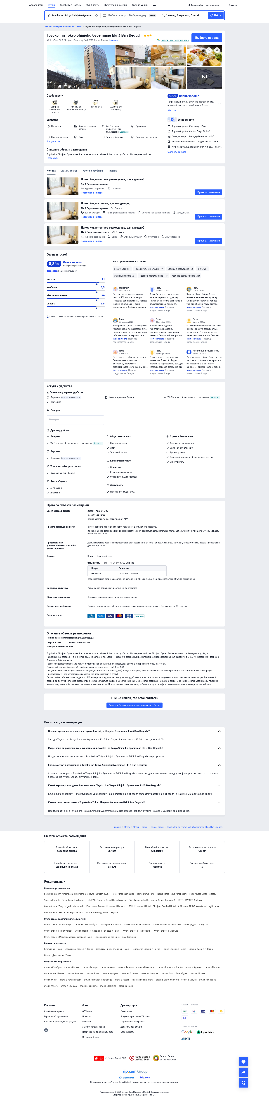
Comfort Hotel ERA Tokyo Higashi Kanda (63, 912)
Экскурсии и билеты (115, 5)
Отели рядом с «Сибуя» (85, 924)
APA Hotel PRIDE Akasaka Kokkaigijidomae (198, 906)
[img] (81, 67)
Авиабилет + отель (70, 5)
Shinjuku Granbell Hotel (164, 906)
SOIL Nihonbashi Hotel (140, 906)
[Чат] (243, 1083)
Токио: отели (157, 827)
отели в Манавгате (145, 967)
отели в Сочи (50, 979)
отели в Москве (197, 973)
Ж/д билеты (92, 5)
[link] (203, 5)
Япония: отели (140, 827)
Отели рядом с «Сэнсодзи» (137, 924)
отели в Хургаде (194, 967)
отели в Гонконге (207, 979)
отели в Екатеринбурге (167, 979)
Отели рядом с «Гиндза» (196, 924)
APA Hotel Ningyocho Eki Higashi (102, 912)
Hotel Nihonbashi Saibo (123, 894)
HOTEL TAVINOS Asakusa (189, 900)
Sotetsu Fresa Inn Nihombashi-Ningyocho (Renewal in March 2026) (76, 894)
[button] (154, 5)
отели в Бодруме (69, 986)
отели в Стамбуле (53, 967)
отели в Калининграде (71, 979)
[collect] (243, 1061)
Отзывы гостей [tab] (69, 170)
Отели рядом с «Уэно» (111, 924)
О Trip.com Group (90, 1037)
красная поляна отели (142, 979)
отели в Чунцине (110, 973)
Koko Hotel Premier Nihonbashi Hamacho (106, 906)
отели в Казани (122, 979)
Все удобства (53, 141)
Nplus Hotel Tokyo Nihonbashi (171, 894)
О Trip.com (87, 1011)
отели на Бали (126, 986)
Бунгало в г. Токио (53, 949)
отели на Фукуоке (149, 973)
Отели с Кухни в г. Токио (201, 949)
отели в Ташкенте (89, 986)
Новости (86, 1016)
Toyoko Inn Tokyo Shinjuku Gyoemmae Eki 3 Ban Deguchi (94, 35)
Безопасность (127, 1032)
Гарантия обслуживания (56, 1016)
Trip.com (117, 827)
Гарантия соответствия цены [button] (175, 40)
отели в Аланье (107, 967)
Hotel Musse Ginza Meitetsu (202, 894)
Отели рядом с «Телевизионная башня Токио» (98, 931)
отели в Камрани (75, 973)
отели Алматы (51, 986)
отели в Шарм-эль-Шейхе (170, 967)
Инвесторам (126, 1011)
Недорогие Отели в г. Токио (146, 949)
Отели (51, 5)
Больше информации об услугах (60, 1021)
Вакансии (87, 1021)
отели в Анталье (126, 967)
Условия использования (93, 1027)
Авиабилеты (36, 5)
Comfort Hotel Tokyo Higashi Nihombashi (64, 906)
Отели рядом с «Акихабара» (167, 924)
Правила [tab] (112, 170)
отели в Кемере (90, 967)
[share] (243, 1072)
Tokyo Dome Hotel (146, 894)
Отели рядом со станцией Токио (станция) (116, 937)
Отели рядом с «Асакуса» (166, 931)
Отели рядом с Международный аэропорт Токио (68, 937)
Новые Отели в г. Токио (174, 949)
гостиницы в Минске (54, 973)
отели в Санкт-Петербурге (174, 973)
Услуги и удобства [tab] (93, 170)
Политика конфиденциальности (97, 1032)
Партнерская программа (132, 1021)
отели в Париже (212, 967)
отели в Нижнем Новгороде (98, 979)
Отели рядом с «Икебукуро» (58, 931)
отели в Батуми (189, 979)
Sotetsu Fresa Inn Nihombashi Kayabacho (64, 900)
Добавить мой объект (131, 1027)
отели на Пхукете (129, 973)
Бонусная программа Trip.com (135, 1016)
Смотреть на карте (177, 152)
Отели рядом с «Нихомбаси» (137, 931)
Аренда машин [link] (140, 5)
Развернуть (52, 158)
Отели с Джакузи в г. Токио (57, 955)
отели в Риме (92, 973)
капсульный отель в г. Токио (79, 949)
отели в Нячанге (108, 986)
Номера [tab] (51, 170)
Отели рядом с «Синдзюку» (57, 924)
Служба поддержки (54, 1011)
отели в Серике (72, 967)
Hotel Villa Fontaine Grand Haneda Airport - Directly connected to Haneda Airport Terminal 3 (131, 900)
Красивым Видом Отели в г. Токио (112, 949)
